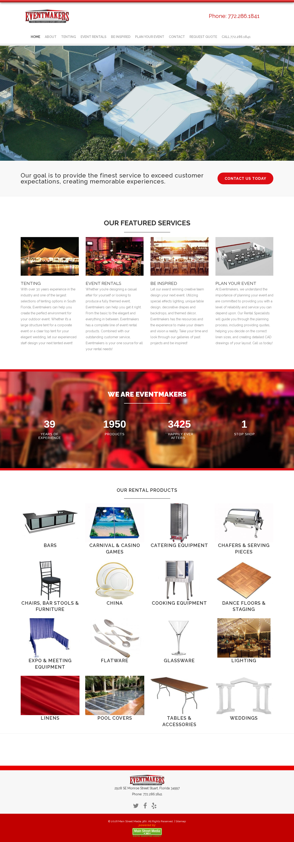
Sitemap (180, 821)
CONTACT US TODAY (245, 178)
